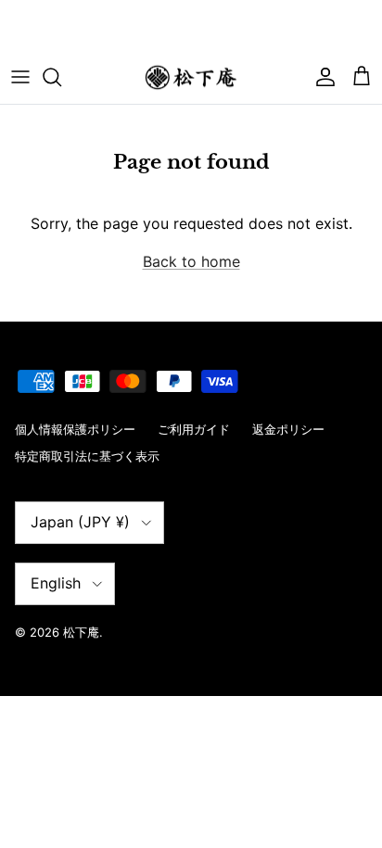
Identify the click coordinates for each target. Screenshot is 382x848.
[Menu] (20, 77)
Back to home (191, 261)
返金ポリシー (288, 429)
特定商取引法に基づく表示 (87, 456)
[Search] (61, 77)
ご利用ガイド (194, 429)
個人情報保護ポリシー (75, 429)
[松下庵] (191, 77)
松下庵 (81, 632)
